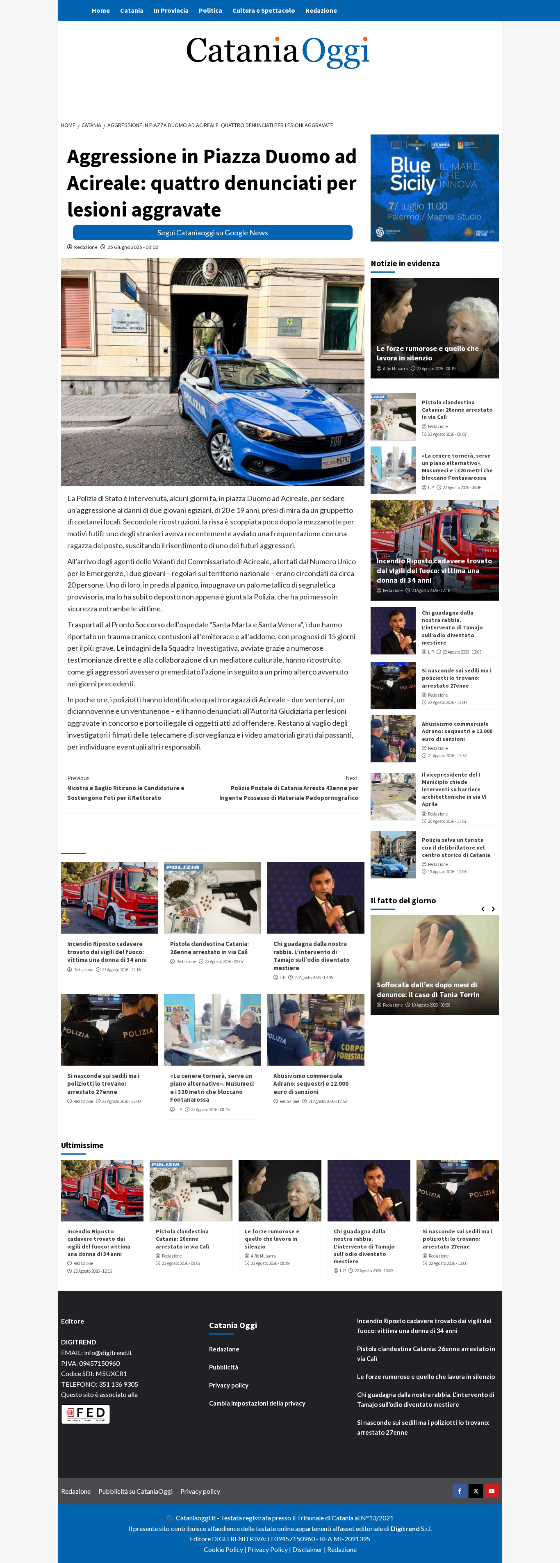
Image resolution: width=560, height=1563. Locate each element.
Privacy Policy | (270, 1549)
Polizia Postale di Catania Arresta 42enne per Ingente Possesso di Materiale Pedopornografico (288, 788)
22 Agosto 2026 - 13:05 (313, 977)
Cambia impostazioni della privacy (257, 1403)
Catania (131, 10)
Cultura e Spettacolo (263, 10)
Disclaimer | (309, 1549)
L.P (282, 977)
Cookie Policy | (226, 1549)
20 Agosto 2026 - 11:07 (447, 821)
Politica (210, 10)
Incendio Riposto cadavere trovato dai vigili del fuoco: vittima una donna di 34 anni (107, 952)
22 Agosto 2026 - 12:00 (121, 1101)
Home (101, 10)
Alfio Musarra (395, 368)
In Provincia (171, 10)
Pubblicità (223, 1367)
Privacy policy (228, 1385)
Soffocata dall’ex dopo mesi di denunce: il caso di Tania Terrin (428, 989)
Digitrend (405, 1528)
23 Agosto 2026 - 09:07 (224, 961)
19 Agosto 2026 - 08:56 (431, 1005)
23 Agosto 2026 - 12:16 (121, 970)
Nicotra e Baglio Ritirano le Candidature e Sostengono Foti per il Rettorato (125, 788)
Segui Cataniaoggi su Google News (212, 232)
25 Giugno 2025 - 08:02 (132, 247)
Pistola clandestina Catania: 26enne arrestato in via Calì (209, 948)
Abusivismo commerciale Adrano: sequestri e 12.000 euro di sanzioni (310, 1084)
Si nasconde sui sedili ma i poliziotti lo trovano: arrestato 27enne (103, 1084)
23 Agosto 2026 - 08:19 (436, 368)
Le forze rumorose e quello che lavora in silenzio (428, 352)
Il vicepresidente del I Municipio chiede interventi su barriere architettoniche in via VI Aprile (454, 789)
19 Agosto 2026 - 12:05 (447, 872)
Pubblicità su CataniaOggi (135, 1491)
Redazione (321, 10)
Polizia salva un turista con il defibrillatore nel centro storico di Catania (456, 847)
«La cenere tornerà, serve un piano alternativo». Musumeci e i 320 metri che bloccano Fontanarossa (212, 1088)
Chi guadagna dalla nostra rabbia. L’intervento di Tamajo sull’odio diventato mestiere (311, 956)
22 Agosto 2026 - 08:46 (210, 1109)
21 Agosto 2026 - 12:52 (327, 1101)
